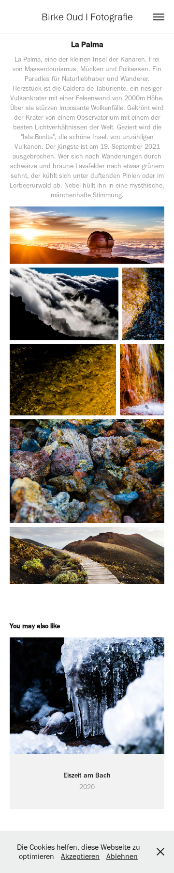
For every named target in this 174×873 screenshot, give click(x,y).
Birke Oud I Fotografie (87, 17)
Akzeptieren (80, 856)
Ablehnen (122, 856)
